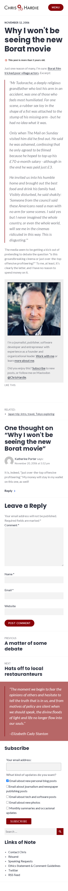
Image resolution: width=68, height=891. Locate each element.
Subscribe (38, 368)
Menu (56, 7)
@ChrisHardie (17, 377)
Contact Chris (17, 852)
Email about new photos (24, 802)
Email (9, 590)
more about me (24, 360)
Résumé (13, 856)
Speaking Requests (20, 861)
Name (9, 574)
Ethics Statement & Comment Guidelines (34, 865)
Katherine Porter (25, 459)
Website (10, 606)
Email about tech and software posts (32, 796)
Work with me (45, 356)
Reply (8, 490)
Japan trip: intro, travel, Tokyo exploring (31, 413)
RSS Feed (14, 875)
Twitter (13, 870)
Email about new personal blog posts (33, 781)
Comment (12, 525)
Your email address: (18, 760)
